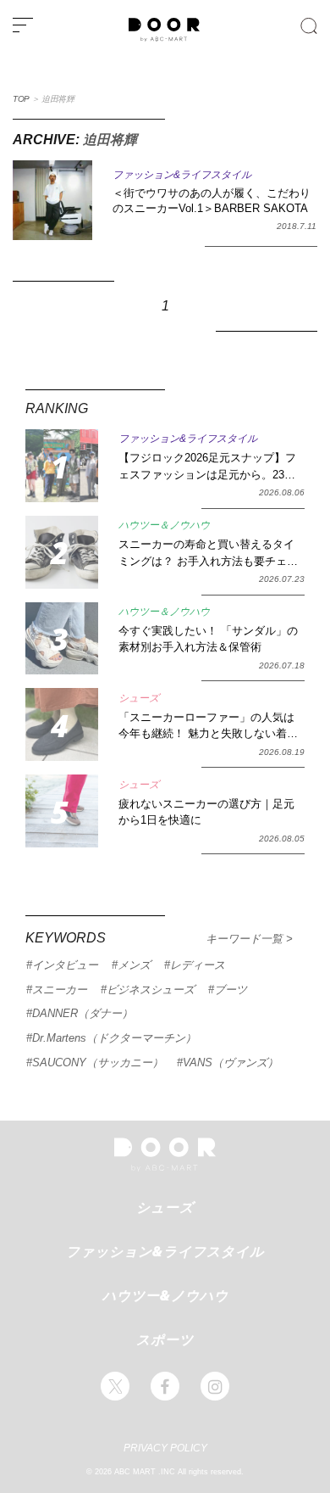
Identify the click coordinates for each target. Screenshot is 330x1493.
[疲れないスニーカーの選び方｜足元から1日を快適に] (61, 810)
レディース (197, 965)
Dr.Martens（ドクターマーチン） (114, 1038)
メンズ (134, 965)
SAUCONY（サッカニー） (97, 1062)
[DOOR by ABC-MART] (164, 38)
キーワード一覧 (246, 938)
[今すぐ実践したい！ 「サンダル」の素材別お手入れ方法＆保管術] (61, 638)
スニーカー (59, 989)
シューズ (165, 1207)
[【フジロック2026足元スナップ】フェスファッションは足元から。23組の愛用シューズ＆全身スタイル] (61, 465)
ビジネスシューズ (151, 989)
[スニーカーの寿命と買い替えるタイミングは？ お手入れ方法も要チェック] (61, 552)
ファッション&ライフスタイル (165, 1251)
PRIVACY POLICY (165, 1448)
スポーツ (165, 1339)
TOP (21, 98)
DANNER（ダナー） (82, 1013)
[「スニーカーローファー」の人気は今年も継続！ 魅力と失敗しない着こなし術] (61, 724)
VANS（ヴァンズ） (230, 1062)
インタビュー (65, 965)
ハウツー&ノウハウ (165, 1295)
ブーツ (230, 989)
